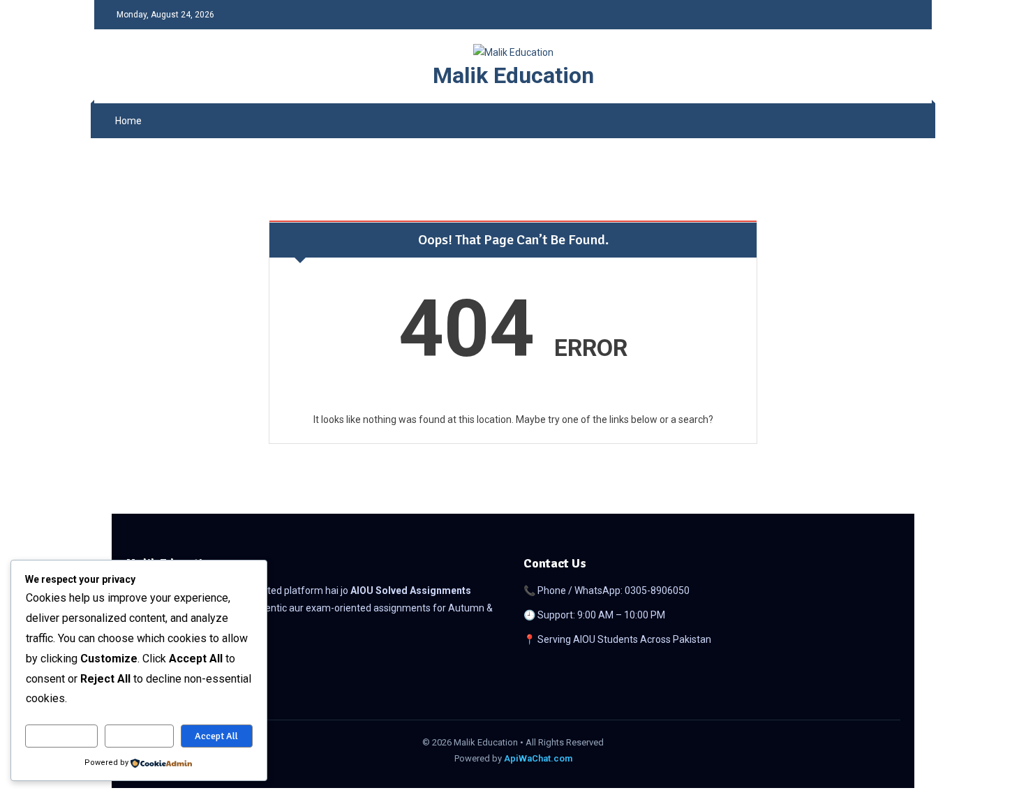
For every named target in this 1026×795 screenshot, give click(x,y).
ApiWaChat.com (538, 758)
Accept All (216, 736)
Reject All (139, 736)
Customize (61, 736)
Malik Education (513, 75)
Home (128, 120)
